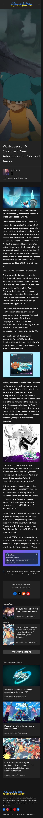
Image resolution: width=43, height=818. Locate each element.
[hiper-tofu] (6, 172)
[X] (11, 809)
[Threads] (7, 809)
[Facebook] (4, 809)
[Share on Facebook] (15, 593)
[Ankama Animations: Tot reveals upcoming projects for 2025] (21, 675)
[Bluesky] (18, 809)
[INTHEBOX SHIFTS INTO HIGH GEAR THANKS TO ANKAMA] (8, 612)
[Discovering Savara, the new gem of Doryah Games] (21, 712)
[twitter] (11, 173)
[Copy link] (28, 593)
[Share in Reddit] (24, 593)
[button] (4, 4)
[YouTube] (14, 809)
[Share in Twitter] (19, 593)
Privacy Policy (8, 814)
